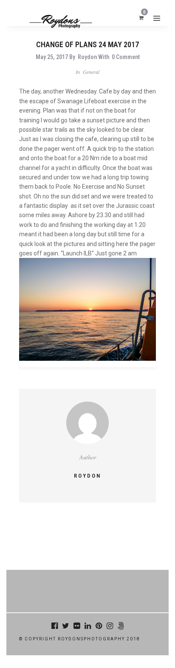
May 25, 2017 (52, 57)
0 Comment (126, 57)
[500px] (120, 626)
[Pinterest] (98, 626)
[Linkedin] (87, 626)
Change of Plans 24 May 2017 (87, 44)
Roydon (87, 57)
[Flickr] (76, 626)
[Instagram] (109, 626)
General (91, 71)
